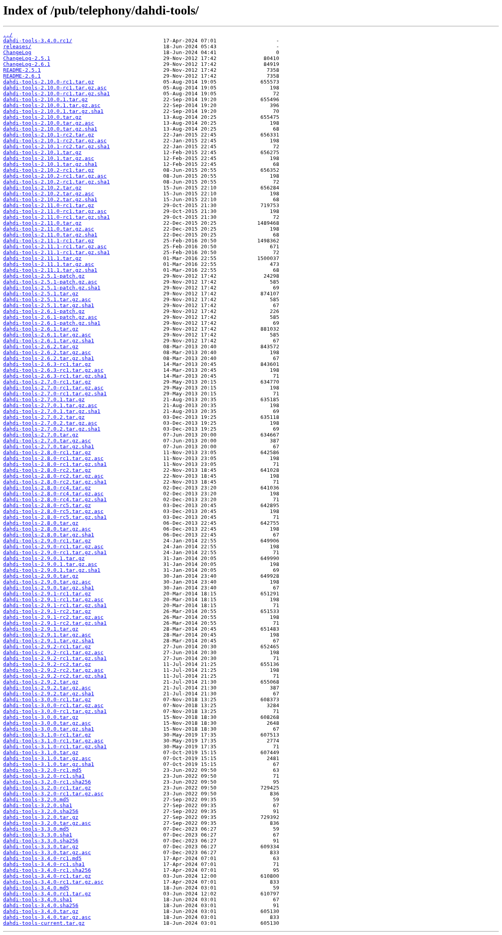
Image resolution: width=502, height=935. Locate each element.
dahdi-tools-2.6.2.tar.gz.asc (47, 352)
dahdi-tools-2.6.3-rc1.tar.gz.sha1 (55, 376)
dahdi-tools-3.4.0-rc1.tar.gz (47, 876)
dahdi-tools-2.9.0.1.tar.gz (44, 558)
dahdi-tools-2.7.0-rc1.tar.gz (47, 382)
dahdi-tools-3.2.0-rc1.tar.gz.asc (53, 794)
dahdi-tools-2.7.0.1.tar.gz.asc (50, 405)
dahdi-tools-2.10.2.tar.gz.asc (48, 193)
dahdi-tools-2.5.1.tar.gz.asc (47, 299)
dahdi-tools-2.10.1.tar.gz (42, 152)
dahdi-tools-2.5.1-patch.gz (44, 276)
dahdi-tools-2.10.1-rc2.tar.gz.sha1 (56, 146)
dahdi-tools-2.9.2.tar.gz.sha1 (48, 694)
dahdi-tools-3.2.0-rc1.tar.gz (47, 788)
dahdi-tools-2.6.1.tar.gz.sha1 (48, 341)
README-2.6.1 (22, 76)
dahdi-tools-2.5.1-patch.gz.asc (50, 282)
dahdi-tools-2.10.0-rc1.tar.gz (48, 82)
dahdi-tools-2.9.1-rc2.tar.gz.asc (53, 617)
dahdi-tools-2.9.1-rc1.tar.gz (47, 594)
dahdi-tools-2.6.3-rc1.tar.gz (47, 364)
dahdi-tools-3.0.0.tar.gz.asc (47, 723)
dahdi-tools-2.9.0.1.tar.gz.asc (50, 564)
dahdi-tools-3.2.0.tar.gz (40, 817)
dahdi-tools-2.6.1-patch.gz (44, 311)
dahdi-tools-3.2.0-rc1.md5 (42, 770)
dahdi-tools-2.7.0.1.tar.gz (44, 399)
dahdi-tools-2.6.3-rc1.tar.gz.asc (53, 370)
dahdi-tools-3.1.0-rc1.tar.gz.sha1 (55, 746)
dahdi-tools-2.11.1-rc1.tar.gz (48, 241)
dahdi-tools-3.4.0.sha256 (40, 905)
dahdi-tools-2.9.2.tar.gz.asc (47, 688)
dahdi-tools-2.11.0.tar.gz (42, 223)
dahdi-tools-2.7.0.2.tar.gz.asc (50, 423)
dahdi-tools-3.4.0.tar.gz (40, 911)
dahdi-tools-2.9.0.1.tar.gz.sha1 (51, 570)
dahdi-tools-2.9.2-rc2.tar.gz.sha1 (55, 676)
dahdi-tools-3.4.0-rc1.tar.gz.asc (53, 882)
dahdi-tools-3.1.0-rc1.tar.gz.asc (53, 741)
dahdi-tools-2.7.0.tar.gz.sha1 (48, 446)
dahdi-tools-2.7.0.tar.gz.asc (47, 441)
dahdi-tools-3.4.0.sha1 (37, 899)
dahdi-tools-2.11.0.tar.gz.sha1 (50, 235)
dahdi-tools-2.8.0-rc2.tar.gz (47, 470)
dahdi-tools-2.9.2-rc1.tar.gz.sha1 (55, 658)
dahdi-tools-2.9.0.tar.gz (40, 576)
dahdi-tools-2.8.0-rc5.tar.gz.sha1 (55, 517)
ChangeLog (17, 52)
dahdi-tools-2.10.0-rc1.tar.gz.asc (55, 88)
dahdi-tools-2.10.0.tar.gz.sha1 (50, 129)
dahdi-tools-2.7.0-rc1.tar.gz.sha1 (55, 394)
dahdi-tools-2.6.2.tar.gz (40, 346)
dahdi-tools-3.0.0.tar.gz (40, 717)
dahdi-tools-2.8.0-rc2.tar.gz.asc (53, 476)
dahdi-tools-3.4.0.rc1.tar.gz (47, 894)
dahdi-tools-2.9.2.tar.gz (40, 682)
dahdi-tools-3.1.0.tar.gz (40, 752)
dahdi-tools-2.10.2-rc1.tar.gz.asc (55, 176)
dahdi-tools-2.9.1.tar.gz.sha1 (48, 641)
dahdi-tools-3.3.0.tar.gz (40, 847)
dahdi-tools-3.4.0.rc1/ (37, 41)
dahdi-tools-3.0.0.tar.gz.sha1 (48, 729)
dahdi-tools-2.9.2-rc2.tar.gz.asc (53, 670)
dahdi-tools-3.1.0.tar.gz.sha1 (48, 764)
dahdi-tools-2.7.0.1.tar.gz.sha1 (51, 411)
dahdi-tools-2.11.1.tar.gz (42, 258)
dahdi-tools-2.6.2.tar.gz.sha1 (48, 358)
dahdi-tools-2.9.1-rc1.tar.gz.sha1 (55, 605)
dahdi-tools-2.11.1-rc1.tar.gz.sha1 (56, 252)
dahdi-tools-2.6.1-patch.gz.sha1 (51, 323)
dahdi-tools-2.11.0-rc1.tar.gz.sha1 (56, 217)
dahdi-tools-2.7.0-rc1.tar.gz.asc (53, 388)
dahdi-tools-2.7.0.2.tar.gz (44, 417)
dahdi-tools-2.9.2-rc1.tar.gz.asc (53, 652)
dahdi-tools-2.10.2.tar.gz (42, 188)
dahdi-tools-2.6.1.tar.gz (40, 329)
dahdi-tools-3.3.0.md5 (36, 829)
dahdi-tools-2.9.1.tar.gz (40, 629)
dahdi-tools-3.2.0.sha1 (37, 805)
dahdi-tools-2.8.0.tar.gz (40, 523)
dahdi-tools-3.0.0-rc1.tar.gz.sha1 (55, 711)
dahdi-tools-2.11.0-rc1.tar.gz (48, 205)
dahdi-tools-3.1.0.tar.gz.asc (47, 758)
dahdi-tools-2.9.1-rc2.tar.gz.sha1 (55, 623)
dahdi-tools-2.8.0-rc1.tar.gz (47, 452)
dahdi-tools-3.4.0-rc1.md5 (42, 858)
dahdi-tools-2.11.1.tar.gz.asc (48, 264)
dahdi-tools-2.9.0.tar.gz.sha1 (48, 588)
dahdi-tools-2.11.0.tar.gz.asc (48, 229)
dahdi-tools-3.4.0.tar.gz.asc (47, 917)
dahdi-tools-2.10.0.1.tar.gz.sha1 (53, 111)
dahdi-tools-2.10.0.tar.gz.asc (48, 123)
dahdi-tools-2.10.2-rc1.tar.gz (48, 170)
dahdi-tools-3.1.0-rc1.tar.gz (47, 735)
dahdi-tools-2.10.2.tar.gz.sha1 (50, 199)
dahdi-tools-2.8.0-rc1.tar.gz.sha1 (55, 464)
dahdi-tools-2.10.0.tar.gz (42, 117)
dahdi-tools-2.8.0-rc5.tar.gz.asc (53, 511)
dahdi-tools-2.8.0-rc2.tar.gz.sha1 (55, 482)
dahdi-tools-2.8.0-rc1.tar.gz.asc (53, 458)
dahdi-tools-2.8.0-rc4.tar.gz (47, 488)
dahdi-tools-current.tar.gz (44, 923)
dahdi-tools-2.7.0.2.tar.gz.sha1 (51, 429)
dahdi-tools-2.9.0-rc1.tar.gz (47, 541)
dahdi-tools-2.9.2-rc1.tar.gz (47, 646)
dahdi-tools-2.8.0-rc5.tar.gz (47, 505)
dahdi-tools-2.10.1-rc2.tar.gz (48, 135)
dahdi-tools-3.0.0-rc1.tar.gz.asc (53, 705)
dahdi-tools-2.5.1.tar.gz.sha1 (48, 305)
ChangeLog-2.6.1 (26, 64)
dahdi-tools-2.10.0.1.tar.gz (45, 99)
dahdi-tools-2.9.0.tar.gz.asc (47, 582)
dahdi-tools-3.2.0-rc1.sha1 (44, 776)
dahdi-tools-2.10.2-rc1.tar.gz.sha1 (56, 182)
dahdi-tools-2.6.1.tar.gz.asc (47, 335)
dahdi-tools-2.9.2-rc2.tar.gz (47, 664)
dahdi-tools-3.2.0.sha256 (40, 811)
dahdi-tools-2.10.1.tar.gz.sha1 (50, 164)
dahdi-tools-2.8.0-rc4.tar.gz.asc (53, 494)
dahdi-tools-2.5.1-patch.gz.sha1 (51, 288)
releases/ (17, 46)
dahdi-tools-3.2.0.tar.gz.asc (47, 823)
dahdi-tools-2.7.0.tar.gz (40, 435)
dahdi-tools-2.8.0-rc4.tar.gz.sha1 (55, 499)
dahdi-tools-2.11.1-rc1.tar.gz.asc (55, 246)
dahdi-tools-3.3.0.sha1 (37, 835)
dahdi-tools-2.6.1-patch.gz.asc (50, 317)
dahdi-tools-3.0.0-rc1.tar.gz (47, 699)
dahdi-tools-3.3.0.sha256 (40, 841)
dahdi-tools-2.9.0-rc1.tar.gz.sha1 (55, 552)
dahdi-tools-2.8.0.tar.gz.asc (47, 529)
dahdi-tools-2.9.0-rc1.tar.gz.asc (53, 546)
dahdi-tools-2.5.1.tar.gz (40, 294)
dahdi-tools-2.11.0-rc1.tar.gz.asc (55, 211)
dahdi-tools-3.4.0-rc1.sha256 (47, 870)
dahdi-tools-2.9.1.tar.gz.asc (47, 635)
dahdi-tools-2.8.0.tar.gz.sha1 (48, 535)
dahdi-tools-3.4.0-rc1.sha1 (44, 864)
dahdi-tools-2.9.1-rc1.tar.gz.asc (53, 599)
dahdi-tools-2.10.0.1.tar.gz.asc (51, 105)
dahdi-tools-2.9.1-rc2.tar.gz (47, 611)
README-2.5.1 (22, 70)
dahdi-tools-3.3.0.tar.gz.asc (47, 852)
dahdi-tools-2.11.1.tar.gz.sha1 (50, 270)
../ (8, 35)
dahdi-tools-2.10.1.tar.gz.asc (48, 158)
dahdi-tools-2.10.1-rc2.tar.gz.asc (55, 141)
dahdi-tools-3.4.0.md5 (36, 888)
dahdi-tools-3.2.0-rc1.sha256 (47, 782)
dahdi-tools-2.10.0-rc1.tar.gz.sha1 (56, 93)
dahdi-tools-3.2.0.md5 (36, 799)
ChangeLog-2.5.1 (26, 58)
